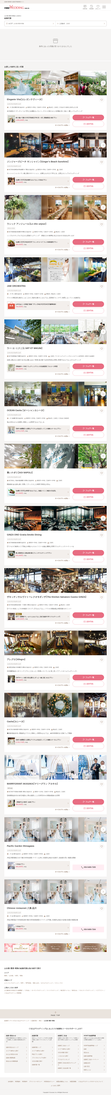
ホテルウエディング (47, 983)
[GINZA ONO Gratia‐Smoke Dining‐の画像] (55, 518)
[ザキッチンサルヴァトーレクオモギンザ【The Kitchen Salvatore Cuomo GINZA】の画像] (55, 580)
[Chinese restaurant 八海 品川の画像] (55, 891)
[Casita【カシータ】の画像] (55, 705)
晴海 (21, 975)
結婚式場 (34, 1020)
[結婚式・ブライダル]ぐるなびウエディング (16, 1020)
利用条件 (24, 1081)
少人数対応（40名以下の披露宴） (13, 990)
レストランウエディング (11, 983)
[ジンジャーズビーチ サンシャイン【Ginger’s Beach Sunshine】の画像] (55, 145)
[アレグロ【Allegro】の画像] (55, 643)
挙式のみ (74, 990)
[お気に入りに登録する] (101, 99)
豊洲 (5, 975)
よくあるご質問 (55, 1085)
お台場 (11, 975)
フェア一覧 (90, 117)
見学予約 (89, 124)
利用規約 (17, 1081)
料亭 (22, 983)
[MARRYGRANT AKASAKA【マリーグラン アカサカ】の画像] (55, 767)
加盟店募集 (73, 1081)
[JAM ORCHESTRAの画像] (55, 269)
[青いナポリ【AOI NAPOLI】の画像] (55, 456)
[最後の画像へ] (103, 83)
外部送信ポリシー (49, 1081)
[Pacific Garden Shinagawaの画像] (55, 829)
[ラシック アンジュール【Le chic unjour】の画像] (55, 207)
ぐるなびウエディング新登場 (12, 993)
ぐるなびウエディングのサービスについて (90, 1081)
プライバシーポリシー (35, 1081)
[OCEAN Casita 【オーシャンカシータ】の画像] (55, 394)
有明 (16, 975)
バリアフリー (100, 990)
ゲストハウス (59, 983)
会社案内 (10, 1081)
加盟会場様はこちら (62, 1081)
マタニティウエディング (86, 990)
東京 (40, 1020)
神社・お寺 (36, 983)
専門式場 (28, 983)
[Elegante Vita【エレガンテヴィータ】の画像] (55, 83)
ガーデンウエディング (38, 990)
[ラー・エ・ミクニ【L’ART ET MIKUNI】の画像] (55, 331)
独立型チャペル (65, 990)
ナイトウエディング (52, 990)
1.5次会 (27, 990)
